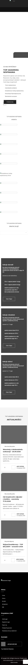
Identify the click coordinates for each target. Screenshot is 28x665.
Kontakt (4, 601)
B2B (3, 607)
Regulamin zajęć (6, 622)
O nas (3, 595)
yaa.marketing (17, 660)
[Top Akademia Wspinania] (13, 3)
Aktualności (5, 604)
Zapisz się (4, 625)
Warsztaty (7, 446)
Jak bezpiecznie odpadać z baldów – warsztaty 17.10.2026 (12, 499)
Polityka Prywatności (7, 628)
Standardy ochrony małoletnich (9, 630)
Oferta (3, 598)
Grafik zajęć (5, 619)
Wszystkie (12, 446)
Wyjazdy (12, 541)
